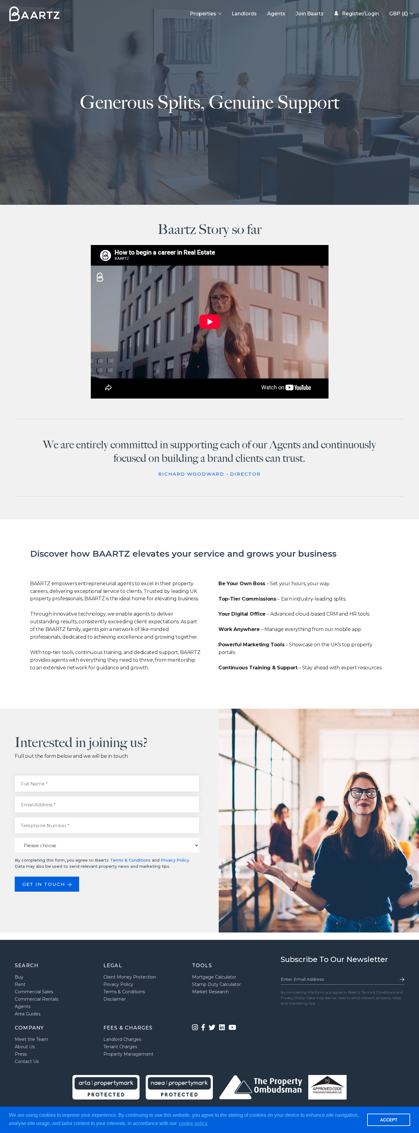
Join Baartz (310, 14)
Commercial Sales (34, 992)
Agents (276, 14)
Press (21, 1054)
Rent (20, 984)
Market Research (210, 992)
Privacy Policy (175, 860)
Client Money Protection (129, 977)
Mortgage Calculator (214, 977)
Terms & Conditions (130, 860)
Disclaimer (114, 999)
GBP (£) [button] (399, 14)
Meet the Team (31, 1039)
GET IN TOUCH (44, 884)
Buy (19, 977)
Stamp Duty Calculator (216, 984)
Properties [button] (203, 14)
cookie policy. (193, 1123)
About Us (25, 1046)
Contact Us (27, 1061)
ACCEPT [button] (389, 1119)
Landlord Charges (122, 1039)
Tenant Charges (120, 1046)
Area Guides (27, 1014)
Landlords (244, 14)
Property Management (128, 1054)
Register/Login (360, 14)
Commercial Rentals (36, 999)
